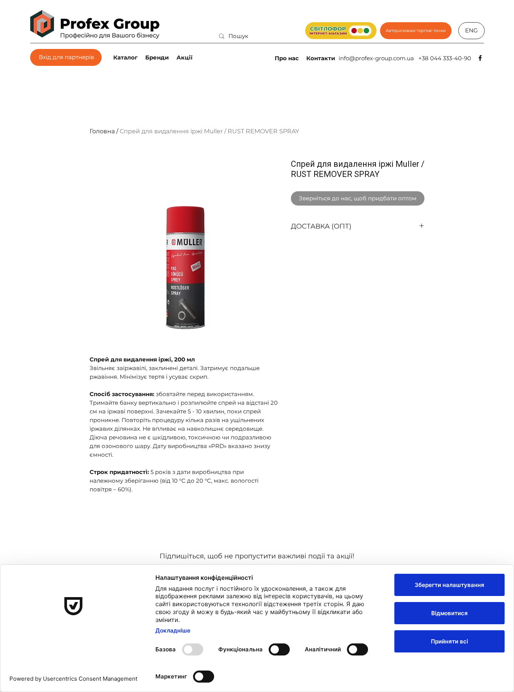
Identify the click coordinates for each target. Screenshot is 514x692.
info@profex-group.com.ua (376, 58)
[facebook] (480, 58)
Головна (102, 131)
